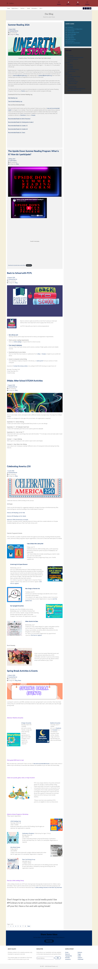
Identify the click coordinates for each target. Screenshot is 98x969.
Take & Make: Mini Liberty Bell (35, 543)
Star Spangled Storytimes (17, 606)
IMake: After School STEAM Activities (25, 381)
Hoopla (33, 115)
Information (68, 75)
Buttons (80, 952)
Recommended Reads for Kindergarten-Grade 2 (21, 122)
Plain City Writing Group (28, 859)
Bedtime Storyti (54, 723)
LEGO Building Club (15, 821)
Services (67, 62)
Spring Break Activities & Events (22, 671)
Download (29, 265)
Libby (38, 354)
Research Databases (72, 59)
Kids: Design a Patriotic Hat (32, 588)
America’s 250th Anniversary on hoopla (17, 519)
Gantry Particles (71, 39)
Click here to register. (36, 635)
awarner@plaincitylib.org (20, 75)
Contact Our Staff (72, 83)
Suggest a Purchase (72, 81)
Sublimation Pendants (28, 833)
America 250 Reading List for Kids (16, 512)
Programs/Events (72, 87)
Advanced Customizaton (73, 43)
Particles (67, 957)
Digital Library (69, 56)
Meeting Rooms (71, 80)
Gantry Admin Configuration (74, 29)
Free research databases (15, 345)
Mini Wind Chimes (15, 847)
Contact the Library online (20, 366)
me (59, 723)
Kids (66, 85)
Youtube (55, 730)
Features (67, 954)
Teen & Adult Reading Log (15, 101)
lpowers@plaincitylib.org (45, 75)
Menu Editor (70, 36)
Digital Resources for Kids (74, 90)
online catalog (17, 342)
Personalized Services (73, 69)
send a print (40, 361)
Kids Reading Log (12, 98)
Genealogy (70, 66)
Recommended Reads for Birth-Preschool (19, 118)
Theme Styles (70, 31)
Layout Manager (71, 34)
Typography (68, 956)
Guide (79, 956)
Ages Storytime (27, 723)
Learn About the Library (73, 76)
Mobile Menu (70, 41)
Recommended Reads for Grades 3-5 (18, 125)
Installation (70, 27)
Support (80, 957)
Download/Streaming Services (75, 57)
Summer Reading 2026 (18, 25)
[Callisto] (10, 3)
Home (67, 54)
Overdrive (23, 115)
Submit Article (49, 941)
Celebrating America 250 (19, 466)
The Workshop (71, 71)
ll (22, 723)
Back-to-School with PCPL (19, 273)
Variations (68, 959)
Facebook (58, 728)
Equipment (70, 68)
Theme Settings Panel (73, 32)
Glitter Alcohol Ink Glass (31, 621)
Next (28, 926)
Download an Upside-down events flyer (16, 265)
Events (23, 91)
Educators (70, 64)
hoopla (44, 354)
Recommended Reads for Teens (16, 132)
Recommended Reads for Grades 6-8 (18, 129)
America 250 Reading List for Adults (16, 516)
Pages (79, 954)
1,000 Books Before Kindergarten (76, 88)
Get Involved (70, 78)
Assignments (70, 37)
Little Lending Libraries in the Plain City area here (48, 887)
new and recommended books (41, 763)
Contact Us (70, 61)
